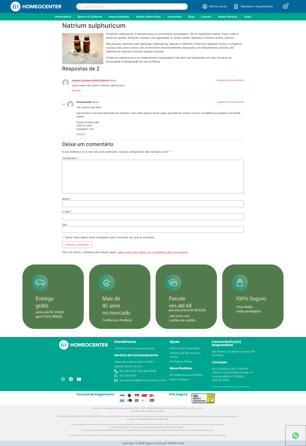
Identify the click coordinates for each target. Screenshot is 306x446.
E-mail (67, 211)
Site (64, 224)
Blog (191, 16)
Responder (76, 90)
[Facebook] (71, 379)
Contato (206, 16)
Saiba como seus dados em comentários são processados (153, 252)
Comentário (70, 158)
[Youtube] (79, 379)
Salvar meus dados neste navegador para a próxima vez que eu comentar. (110, 237)
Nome (66, 199)
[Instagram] (63, 379)
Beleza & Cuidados (90, 16)
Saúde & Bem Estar (148, 16)
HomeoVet (175, 16)
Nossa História (227, 16)
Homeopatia (63, 16)
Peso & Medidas (119, 16)
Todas (247, 16)
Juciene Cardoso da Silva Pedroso (90, 80)
